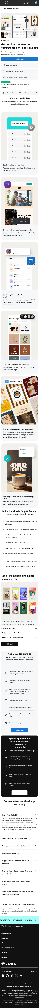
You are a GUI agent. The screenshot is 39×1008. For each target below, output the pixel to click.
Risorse (3, 943)
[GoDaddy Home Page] (9, 963)
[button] (19, 629)
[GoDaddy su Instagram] (7, 976)
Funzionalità (10, 92)
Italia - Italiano (6, 971)
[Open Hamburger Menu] (2, 3)
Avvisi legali (10, 983)
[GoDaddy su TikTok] (12, 976)
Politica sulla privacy (21, 983)
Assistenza (4, 938)
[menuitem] (3, 92)
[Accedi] (32, 3)
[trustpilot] (6, 82)
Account (4, 952)
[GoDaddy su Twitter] (16, 976)
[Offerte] (24, 3)
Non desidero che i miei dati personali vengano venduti (19, 986)
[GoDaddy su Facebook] (2, 976)
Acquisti (4, 957)
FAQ (36, 92)
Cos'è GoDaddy (6, 933)
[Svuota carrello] (36, 3)
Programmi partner (7, 947)
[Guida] (28, 3)
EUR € (33, 971)
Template (19, 92)
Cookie (30, 983)
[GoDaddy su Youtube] (21, 976)
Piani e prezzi (28, 92)
